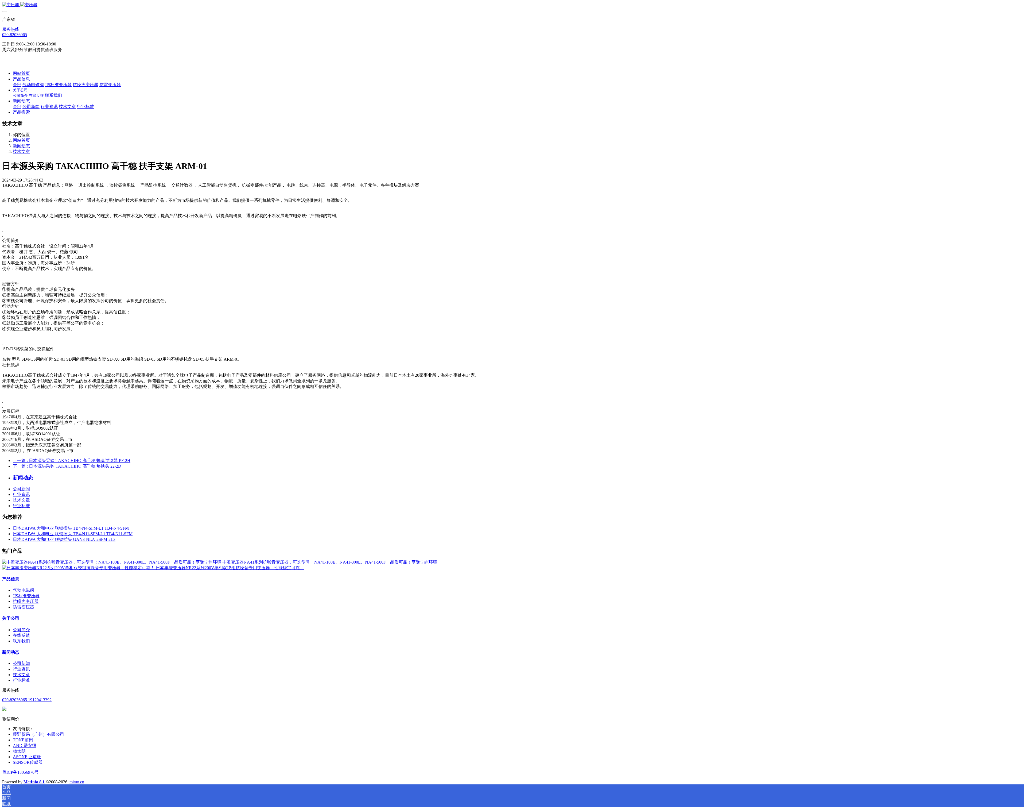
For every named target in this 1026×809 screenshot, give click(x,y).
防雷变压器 (23, 607)
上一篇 (71, 460)
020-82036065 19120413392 (27, 700)
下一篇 (67, 466)
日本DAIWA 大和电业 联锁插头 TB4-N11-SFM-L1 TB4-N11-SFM (73, 533)
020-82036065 (14, 34)
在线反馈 (21, 635)
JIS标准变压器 (26, 596)
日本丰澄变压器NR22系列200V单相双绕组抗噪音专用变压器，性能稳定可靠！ (230, 567)
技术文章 (21, 151)
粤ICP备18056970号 (20, 772)
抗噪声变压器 (25, 601)
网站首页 (21, 73)
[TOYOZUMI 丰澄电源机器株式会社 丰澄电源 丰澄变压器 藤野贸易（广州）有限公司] (513, 5)
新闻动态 (21, 146)
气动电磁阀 (23, 590)
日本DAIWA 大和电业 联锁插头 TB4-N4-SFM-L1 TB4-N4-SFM (71, 528)
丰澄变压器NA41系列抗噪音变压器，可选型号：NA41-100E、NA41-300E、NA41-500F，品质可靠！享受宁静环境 (329, 562)
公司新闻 (21, 489)
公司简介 (21, 629)
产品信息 (10, 579)
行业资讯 (21, 494)
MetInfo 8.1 (34, 782)
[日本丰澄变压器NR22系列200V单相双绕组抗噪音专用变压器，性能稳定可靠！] (79, 567)
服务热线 (10, 29)
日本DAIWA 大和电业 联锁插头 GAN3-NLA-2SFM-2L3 (64, 539)
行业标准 (21, 505)
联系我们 (21, 641)
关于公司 (10, 618)
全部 (17, 84)
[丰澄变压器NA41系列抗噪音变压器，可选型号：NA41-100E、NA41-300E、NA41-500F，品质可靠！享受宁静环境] (112, 562)
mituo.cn (76, 782)
